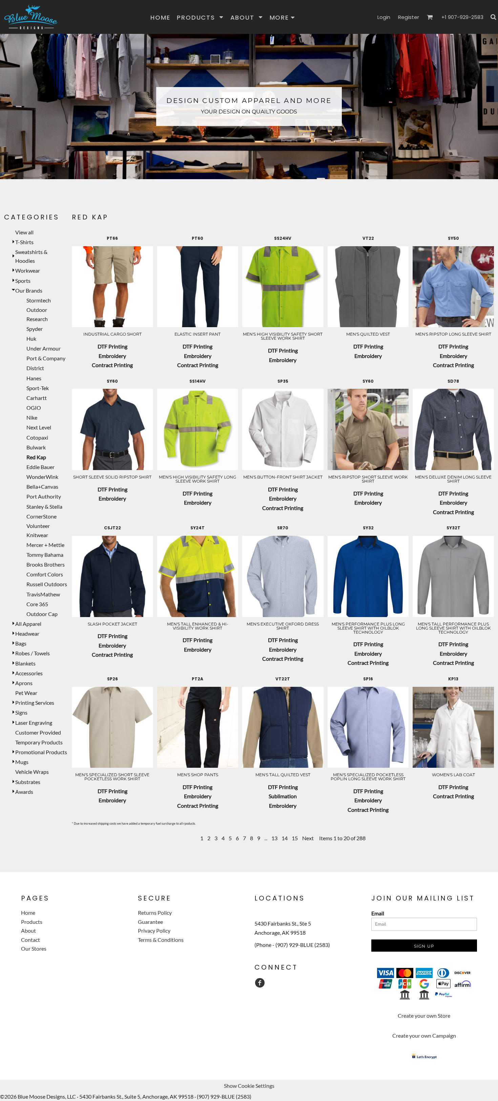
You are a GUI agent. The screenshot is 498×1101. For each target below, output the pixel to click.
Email (377, 913)
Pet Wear (26, 693)
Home (28, 912)
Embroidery (112, 356)
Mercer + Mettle (45, 545)
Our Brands (28, 290)
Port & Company (45, 358)
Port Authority (43, 496)
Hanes (33, 378)
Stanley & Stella (44, 506)
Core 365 (37, 604)
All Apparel (28, 623)
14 (285, 838)
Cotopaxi (37, 437)
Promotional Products (41, 752)
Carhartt (36, 398)
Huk (31, 338)
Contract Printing (112, 365)
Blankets (25, 663)
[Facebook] (260, 983)
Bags (20, 643)
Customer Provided (38, 732)
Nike (31, 417)
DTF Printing (112, 346)
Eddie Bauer (40, 467)
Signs (21, 712)
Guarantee (150, 921)
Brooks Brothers (45, 564)
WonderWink (42, 476)
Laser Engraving (33, 722)
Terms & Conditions (161, 939)
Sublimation (283, 796)
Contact (30, 939)
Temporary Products (39, 742)
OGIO (33, 407)
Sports (22, 280)
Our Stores (33, 948)
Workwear (27, 270)
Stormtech (38, 300)
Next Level (38, 427)
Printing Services (34, 702)
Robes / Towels (32, 653)
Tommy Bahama (44, 554)
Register (408, 17)
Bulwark (36, 447)
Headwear (27, 633)
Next (308, 838)
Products (31, 921)
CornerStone (41, 516)
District (35, 368)
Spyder (34, 328)
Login (383, 17)
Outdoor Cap (42, 614)
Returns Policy (155, 912)
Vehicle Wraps (32, 771)
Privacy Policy (154, 930)
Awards (24, 791)
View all (24, 232)
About (28, 930)
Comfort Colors (44, 574)
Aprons (24, 683)
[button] (200, 17)
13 (274, 838)
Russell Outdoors (46, 584)
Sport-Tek (37, 388)
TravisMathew (43, 594)
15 (295, 838)
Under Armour (43, 348)
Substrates (27, 782)
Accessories (29, 673)
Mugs (21, 762)
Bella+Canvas (42, 486)
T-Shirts (24, 242)
